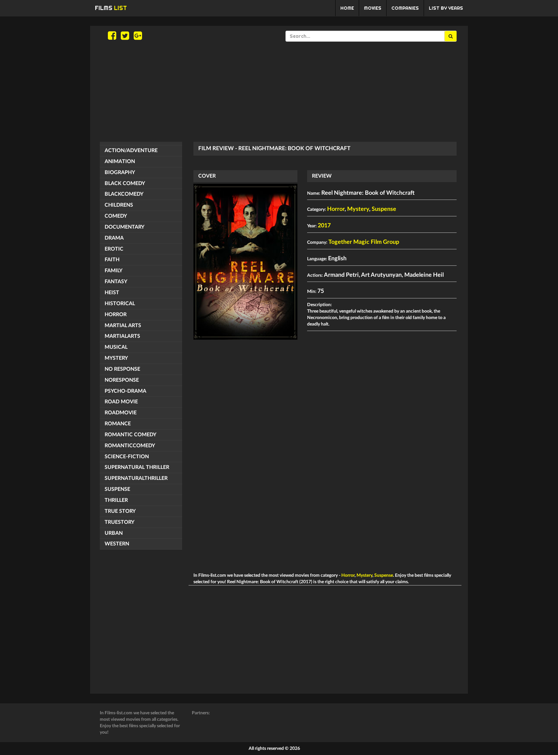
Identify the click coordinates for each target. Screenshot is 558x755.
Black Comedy (125, 183)
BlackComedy (124, 194)
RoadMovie (121, 412)
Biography (120, 172)
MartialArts (122, 336)
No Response (122, 369)
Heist (112, 292)
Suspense (117, 489)
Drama (114, 238)
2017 (324, 226)
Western (117, 543)
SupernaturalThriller (136, 478)
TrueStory (119, 522)
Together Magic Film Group (363, 242)
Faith (112, 259)
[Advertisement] (279, 92)
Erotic (114, 249)
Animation (120, 161)
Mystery (116, 358)
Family (113, 270)
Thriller (116, 500)
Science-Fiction (127, 456)
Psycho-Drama (125, 391)
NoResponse (122, 380)
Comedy (116, 216)
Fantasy (116, 281)
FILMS (111, 8)
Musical (116, 347)
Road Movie (121, 401)
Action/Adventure (131, 150)
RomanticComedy (130, 445)
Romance (118, 423)
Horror (116, 314)
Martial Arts (123, 325)
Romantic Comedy (130, 434)
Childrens (119, 205)
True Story (120, 511)
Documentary (124, 227)
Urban (114, 533)
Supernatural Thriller (137, 467)
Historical (120, 303)
